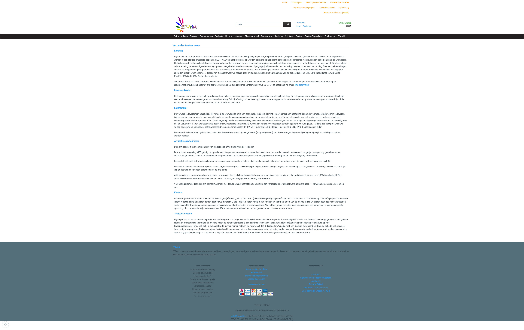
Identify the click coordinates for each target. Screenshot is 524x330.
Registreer (307, 26)
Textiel (298, 36)
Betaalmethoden (256, 284)
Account (301, 22)
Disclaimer (316, 281)
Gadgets (219, 36)
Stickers (289, 36)
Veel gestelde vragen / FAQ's (316, 291)
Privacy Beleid (316, 284)
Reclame (279, 36)
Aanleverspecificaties (339, 2)
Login (299, 26)
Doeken (193, 36)
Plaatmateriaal (252, 36)
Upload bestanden (327, 7)
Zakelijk (342, 36)
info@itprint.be (302, 85)
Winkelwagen (345, 23)
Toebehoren (330, 36)
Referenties (256, 272)
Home (284, 2)
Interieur (238, 36)
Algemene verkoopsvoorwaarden (315, 277)
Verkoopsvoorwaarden (316, 2)
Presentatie (266, 36)
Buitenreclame (181, 36)
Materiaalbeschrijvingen (304, 7)
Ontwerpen (297, 2)
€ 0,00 (347, 26)
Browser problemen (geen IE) (336, 12)
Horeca (228, 36)
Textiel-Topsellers (313, 36)
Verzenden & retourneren (316, 287)
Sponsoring (344, 7)
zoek (287, 24)
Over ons (316, 274)
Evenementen (206, 36)
